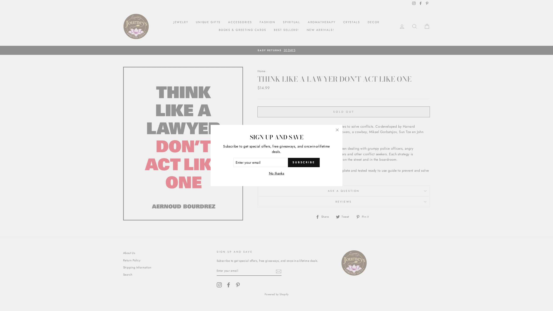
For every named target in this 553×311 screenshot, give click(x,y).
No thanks (276, 173)
